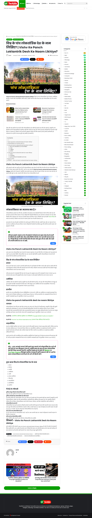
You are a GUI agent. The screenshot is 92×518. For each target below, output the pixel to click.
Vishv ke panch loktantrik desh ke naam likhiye (20, 152)
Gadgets (67, 186)
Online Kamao (68, 167)
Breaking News (68, 85)
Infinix (66, 149)
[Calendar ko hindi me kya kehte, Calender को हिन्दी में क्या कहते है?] (10, 118)
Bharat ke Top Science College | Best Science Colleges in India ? (48, 110)
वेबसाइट (47, 350)
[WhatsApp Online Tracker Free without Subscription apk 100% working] (68, 230)
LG (65, 183)
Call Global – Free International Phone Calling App (78, 209)
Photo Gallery (68, 135)
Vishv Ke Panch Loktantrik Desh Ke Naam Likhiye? (20, 145)
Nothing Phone (68, 188)
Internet (66, 64)
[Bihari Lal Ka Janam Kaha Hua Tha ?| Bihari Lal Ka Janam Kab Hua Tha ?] (10, 110)
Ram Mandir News (69, 142)
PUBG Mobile (68, 96)
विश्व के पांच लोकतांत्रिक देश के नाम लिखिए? (18, 146)
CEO (66, 172)
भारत (11, 148)
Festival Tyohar (68, 101)
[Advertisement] (46, 21)
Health (66, 131)
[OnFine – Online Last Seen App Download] (68, 238)
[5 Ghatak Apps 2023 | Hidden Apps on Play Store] (68, 216)
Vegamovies (68, 115)
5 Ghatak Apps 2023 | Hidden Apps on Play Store (78, 216)
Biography (67, 156)
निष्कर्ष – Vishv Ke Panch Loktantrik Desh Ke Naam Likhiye (22, 160)
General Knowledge (18, 39)
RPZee (29, 3)
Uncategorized (68, 87)
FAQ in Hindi (11, 158)
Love (66, 112)
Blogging (67, 154)
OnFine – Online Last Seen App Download (78, 237)
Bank (66, 110)
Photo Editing (68, 147)
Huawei (66, 195)
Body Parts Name (69, 179)
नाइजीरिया (12, 155)
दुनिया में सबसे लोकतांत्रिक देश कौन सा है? (14, 436)
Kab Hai (66, 108)
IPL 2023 (66, 140)
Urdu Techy (67, 165)
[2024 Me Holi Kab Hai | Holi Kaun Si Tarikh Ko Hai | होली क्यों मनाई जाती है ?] (37, 118)
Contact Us (65, 515)
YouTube (67, 103)
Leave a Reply (32, 488)
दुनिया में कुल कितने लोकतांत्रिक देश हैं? (42, 434)
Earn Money (67, 151)
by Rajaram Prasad (15, 515)
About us (60, 515)
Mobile (44, 3)
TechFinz (67, 138)
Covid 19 (67, 128)
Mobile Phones (68, 99)
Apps (66, 55)
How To (61, 3)
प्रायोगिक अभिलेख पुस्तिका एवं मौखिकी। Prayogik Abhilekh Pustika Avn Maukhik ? (32, 316)
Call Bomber (68, 158)
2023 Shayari (68, 117)
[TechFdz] (11, 3)
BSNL (66, 190)
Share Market (68, 163)
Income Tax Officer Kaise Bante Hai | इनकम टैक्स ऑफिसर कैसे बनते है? (31, 319)
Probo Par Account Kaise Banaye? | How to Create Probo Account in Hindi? (42, 8)
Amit (10, 55)
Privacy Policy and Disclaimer (75, 515)
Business (67, 133)
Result (66, 160)
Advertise (85, 515)
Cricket (66, 82)
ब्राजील (11, 151)
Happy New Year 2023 (70, 126)
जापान (11, 154)
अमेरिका (12, 149)
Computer (67, 76)
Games (66, 80)
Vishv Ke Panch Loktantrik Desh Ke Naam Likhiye (20, 142)
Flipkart (66, 174)
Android (52, 3)
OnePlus (66, 193)
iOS (65, 105)
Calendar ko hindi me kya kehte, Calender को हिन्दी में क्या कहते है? (22, 118)
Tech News (67, 66)
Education (13, 36)
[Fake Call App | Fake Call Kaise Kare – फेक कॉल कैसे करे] (68, 223)
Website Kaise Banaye (70, 170)
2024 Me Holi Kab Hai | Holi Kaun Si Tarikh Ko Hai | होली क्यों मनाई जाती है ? (49, 118)
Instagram (67, 89)
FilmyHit (66, 177)
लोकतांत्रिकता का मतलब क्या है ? (16, 143)
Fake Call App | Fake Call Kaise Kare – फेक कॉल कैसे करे (79, 223)
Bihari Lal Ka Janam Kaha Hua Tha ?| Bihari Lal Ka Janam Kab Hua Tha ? (22, 110)
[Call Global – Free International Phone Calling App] (68, 209)
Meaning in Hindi (68, 78)
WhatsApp (37, 3)
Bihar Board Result (69, 144)
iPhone (66, 94)
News (66, 62)
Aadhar (66, 119)
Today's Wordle (68, 181)
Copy (53, 243)
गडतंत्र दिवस (52, 216)
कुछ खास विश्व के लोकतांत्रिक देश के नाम (18, 157)
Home (23, 3)
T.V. (65, 121)
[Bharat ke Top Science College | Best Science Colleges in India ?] (37, 110)
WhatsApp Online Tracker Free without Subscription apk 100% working (79, 230)
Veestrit (66, 124)
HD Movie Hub (68, 92)
